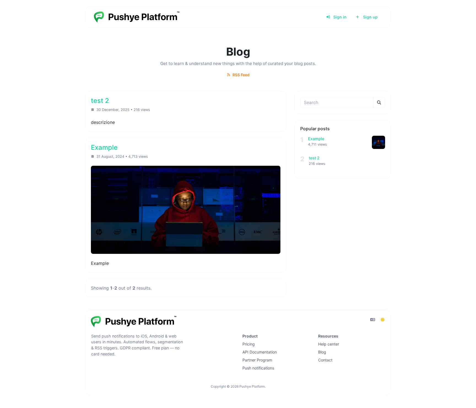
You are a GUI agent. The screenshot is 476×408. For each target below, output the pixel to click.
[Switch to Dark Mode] (382, 319)
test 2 (314, 158)
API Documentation (259, 352)
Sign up (370, 17)
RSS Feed (241, 74)
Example (316, 138)
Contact (325, 360)
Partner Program (257, 360)
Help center (328, 344)
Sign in (339, 17)
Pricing (248, 344)
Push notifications (258, 368)
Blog (322, 352)
